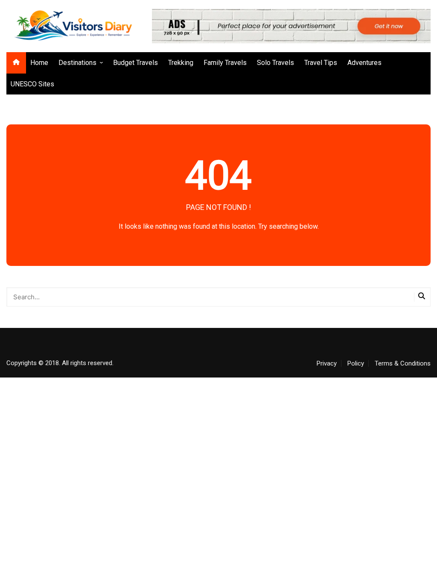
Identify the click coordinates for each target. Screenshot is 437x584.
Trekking (180, 63)
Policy (355, 363)
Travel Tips (320, 63)
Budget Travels (135, 63)
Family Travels (225, 63)
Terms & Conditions (403, 363)
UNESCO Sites (32, 84)
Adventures (364, 63)
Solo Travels (275, 63)
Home (39, 63)
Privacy (327, 363)
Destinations (77, 63)
